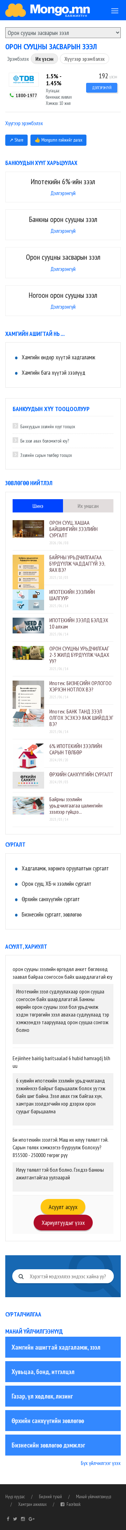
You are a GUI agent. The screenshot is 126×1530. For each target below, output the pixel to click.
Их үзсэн (44, 58)
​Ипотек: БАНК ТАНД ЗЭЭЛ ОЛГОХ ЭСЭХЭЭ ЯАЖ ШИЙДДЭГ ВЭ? (81, 717)
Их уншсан (88, 505)
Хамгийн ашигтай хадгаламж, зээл (56, 1347)
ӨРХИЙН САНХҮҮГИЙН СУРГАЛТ (81, 774)
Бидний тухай (50, 1497)
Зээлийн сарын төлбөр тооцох (46, 455)
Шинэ (38, 505)
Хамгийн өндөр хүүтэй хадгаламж (58, 357)
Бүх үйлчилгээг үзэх (101, 1462)
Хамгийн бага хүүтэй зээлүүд (53, 372)
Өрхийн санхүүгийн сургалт (51, 899)
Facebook (72, 1504)
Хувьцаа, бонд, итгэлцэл (43, 1371)
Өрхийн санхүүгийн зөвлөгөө (48, 1420)
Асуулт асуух (63, 1207)
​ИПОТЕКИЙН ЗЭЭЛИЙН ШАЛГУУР (72, 595)
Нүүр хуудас (15, 1497)
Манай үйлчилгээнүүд (93, 1497)
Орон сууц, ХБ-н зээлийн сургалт (56, 884)
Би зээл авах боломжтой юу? (44, 441)
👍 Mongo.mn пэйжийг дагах (58, 140)
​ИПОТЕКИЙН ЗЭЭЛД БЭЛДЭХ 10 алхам (78, 623)
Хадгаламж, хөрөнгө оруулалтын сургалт (65, 868)
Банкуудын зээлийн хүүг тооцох (47, 426)
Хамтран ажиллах (32, 1504)
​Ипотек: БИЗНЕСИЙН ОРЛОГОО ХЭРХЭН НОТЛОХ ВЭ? (80, 686)
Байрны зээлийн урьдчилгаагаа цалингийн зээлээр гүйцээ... (76, 805)
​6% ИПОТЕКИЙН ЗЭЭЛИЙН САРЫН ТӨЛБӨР (75, 749)
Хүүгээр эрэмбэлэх (84, 58)
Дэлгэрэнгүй (102, 87)
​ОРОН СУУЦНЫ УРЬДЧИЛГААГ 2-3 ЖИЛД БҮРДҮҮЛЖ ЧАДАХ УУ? (79, 655)
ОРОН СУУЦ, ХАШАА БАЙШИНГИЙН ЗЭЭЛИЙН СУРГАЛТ (73, 529)
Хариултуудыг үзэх (63, 1223)
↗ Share (16, 140)
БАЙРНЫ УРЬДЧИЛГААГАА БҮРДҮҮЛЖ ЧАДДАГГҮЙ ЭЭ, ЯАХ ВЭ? (77, 563)
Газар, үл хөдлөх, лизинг (42, 1396)
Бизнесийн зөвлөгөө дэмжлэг (48, 1445)
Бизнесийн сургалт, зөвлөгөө (52, 914)
